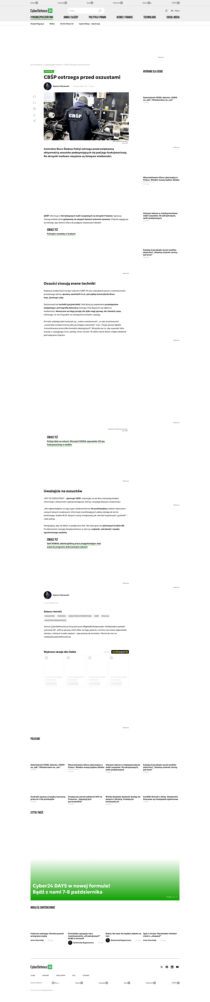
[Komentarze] (34, 102)
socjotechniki (73, 304)
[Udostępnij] (34, 120)
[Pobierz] (34, 114)
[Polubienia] (34, 96)
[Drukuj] (34, 108)
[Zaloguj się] (166, 11)
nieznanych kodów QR (113, 525)
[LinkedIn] (172, 967)
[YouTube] (177, 967)
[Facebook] (167, 967)
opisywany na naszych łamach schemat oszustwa (86, 219)
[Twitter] (161, 967)
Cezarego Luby (56, 297)
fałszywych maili (72, 216)
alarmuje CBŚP (73, 498)
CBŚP (46, 216)
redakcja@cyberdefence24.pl (57, 637)
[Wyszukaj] (99, 11)
